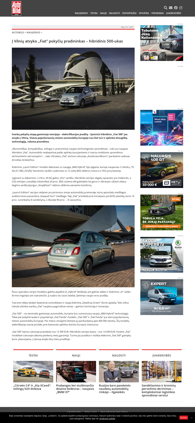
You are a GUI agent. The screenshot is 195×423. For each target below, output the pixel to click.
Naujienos (81, 13)
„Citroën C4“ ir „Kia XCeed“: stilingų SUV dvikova (32, 387)
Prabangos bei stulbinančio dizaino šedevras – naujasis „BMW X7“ (75, 389)
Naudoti (114, 13)
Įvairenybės (173, 13)
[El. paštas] (171, 7)
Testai (94, 13)
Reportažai (129, 13)
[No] (191, 417)
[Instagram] (180, 7)
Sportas (144, 13)
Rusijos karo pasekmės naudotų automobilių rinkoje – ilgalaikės (115, 389)
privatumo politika (107, 418)
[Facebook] (176, 7)
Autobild (18, 32)
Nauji (103, 13)
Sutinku (183, 417)
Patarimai (157, 13)
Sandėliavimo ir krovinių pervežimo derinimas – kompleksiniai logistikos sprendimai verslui (159, 390)
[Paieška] (166, 7)
